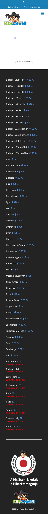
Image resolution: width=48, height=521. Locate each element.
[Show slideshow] (24, 61)
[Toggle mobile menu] (42, 13)
